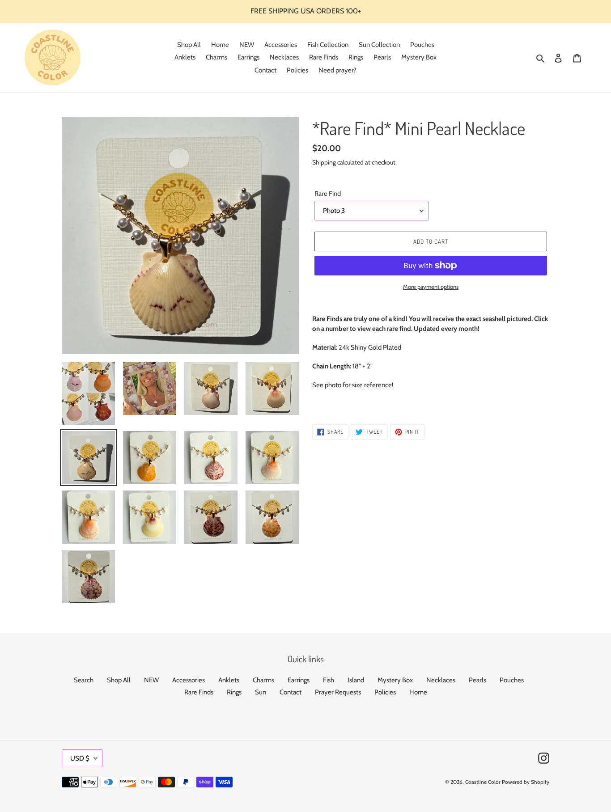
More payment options (430, 286)
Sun (260, 692)
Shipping (324, 162)
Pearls (477, 680)
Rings (234, 692)
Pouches (512, 680)
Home (418, 692)
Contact (290, 692)
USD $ (79, 758)
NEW (151, 680)
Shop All (119, 680)
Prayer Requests (338, 692)
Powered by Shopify (525, 781)
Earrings (299, 680)
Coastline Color (483, 781)
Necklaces (440, 680)
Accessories (188, 680)
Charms (263, 680)
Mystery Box (395, 680)
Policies (385, 692)
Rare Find (327, 194)
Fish (328, 680)
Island (356, 680)
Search (83, 680)
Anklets (228, 680)
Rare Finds (198, 692)
